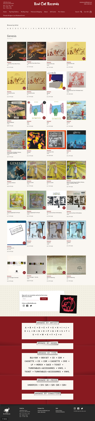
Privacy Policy (59, 410)
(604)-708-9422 (88, 4)
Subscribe (44, 298)
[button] (79, 12)
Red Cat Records (82, 411)
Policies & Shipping (60, 411)
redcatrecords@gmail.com (86, 2)
